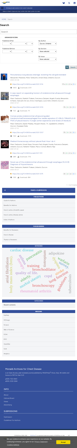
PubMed (6, 315)
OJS (22, 375)
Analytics (7, 354)
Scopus (6, 325)
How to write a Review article (13, 215)
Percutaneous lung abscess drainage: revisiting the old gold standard (38, 75)
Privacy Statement (40, 442)
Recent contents (10, 305)
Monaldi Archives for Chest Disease (19, 8)
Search (72, 67)
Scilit (5, 349)
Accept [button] (63, 442)
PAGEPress (46, 373)
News (6, 401)
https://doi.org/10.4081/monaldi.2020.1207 (27, 132)
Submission (8, 417)
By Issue (41, 56)
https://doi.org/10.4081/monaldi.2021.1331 (27, 153)
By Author (42, 41)
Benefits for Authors (10, 205)
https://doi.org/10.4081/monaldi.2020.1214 (27, 84)
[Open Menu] (2, 8)
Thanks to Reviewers (10, 239)
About (6, 395)
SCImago (7, 320)
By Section (42, 49)
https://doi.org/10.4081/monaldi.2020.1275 (27, 174)
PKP (13, 375)
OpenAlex (7, 344)
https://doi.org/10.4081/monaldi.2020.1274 (27, 107)
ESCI (5, 339)
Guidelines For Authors (12, 420)
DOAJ (6, 334)
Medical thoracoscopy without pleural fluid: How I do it (32, 141)
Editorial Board (9, 398)
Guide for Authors (9, 200)
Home (4, 19)
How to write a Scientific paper (14, 210)
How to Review (8, 235)
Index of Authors (9, 220)
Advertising (8, 405)
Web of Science (9, 330)
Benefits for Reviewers (11, 230)
